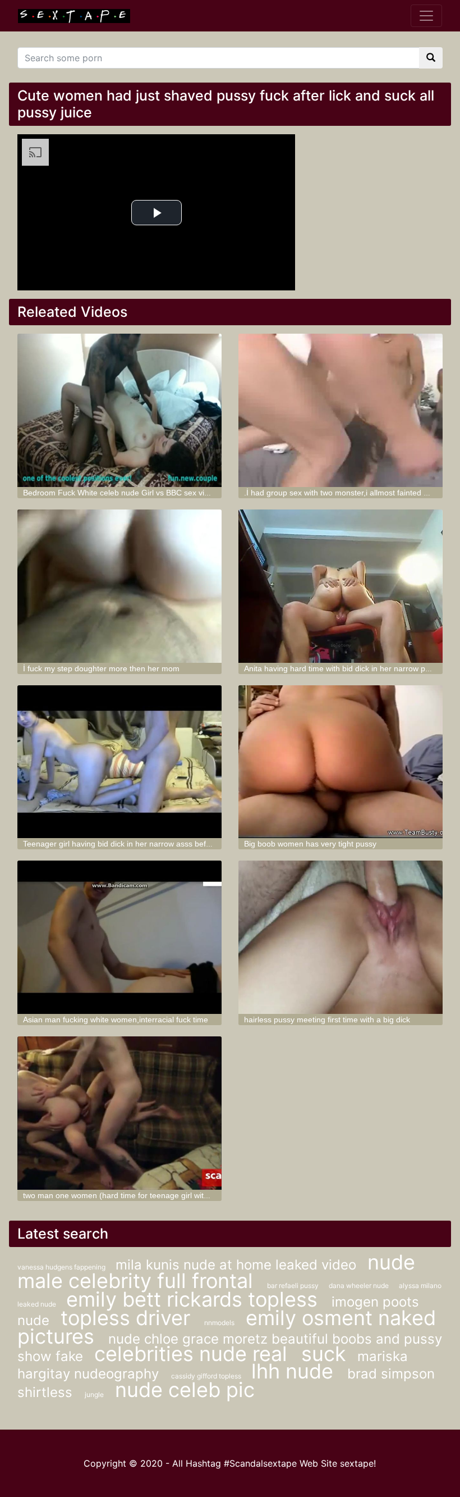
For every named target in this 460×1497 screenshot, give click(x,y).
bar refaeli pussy (293, 1285)
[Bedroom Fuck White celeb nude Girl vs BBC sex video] (119, 410)
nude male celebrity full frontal (216, 1271)
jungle (94, 1394)
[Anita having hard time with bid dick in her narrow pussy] (340, 586)
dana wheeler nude (359, 1285)
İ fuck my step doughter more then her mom (101, 668)
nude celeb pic (185, 1389)
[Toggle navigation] (426, 15)
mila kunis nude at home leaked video (236, 1265)
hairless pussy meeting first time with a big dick (327, 1019)
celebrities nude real (193, 1353)
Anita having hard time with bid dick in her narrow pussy (342, 668)
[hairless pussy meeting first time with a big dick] (340, 937)
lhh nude (295, 1371)
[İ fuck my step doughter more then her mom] (119, 586)
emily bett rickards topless (194, 1299)
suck (323, 1353)
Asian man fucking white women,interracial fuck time (115, 1019)
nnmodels (219, 1322)
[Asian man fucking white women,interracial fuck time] (119, 937)
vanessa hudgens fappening (62, 1267)
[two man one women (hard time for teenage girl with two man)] (119, 1113)
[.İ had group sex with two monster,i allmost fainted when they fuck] (340, 410)
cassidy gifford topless (207, 1376)
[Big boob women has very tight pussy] (340, 762)
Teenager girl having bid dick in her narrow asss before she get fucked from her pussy (175, 843)
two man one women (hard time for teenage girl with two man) (133, 1195)
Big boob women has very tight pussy (310, 843)
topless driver (128, 1317)
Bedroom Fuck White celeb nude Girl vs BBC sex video (120, 492)
